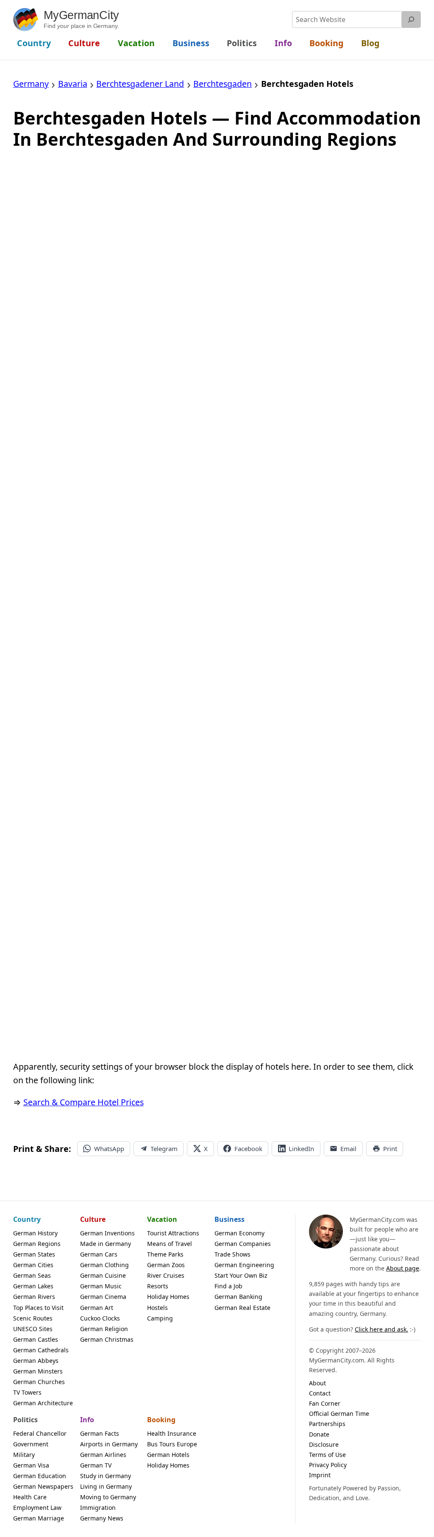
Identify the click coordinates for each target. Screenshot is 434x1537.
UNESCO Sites (33, 1329)
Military (24, 1455)
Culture (93, 1219)
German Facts (99, 1433)
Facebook (248, 1148)
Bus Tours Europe (172, 1444)
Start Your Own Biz (240, 1275)
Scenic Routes (33, 1318)
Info (87, 1419)
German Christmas (107, 1339)
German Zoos (166, 1265)
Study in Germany (105, 1476)
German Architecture (43, 1403)
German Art (96, 1308)
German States (34, 1254)
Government (30, 1444)
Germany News (101, 1518)
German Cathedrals (41, 1350)
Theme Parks (165, 1254)
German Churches (39, 1382)
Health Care (30, 1497)
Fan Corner (324, 1403)
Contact (320, 1393)
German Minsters (38, 1371)
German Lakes (33, 1286)
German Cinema (103, 1297)
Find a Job (228, 1286)
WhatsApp (109, 1148)
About (317, 1383)
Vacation (162, 1219)
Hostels (157, 1308)
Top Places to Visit (38, 1308)
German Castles (35, 1339)
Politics (25, 1419)
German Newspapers (43, 1486)
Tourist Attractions (173, 1233)
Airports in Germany (109, 1444)
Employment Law (37, 1508)
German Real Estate (242, 1308)
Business (229, 1219)
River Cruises (165, 1275)
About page (402, 1268)
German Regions (37, 1244)
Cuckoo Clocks (100, 1318)
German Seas (32, 1275)
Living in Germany (106, 1486)
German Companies (242, 1244)
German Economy (239, 1233)
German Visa (31, 1465)
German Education (39, 1476)
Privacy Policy (328, 1465)
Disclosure (324, 1444)
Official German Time (339, 1413)
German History (35, 1233)
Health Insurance (171, 1433)
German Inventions (107, 1233)
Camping (160, 1318)
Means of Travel (169, 1244)
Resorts (157, 1286)
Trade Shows (232, 1254)
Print (390, 1148)
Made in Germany (105, 1244)
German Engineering (244, 1265)
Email (348, 1148)
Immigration (98, 1508)
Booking (161, 1419)
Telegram (164, 1148)
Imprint (320, 1475)
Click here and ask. (381, 1329)
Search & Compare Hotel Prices (83, 1102)
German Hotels (168, 1455)
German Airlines (103, 1455)
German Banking (238, 1297)
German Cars (98, 1254)
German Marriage (38, 1518)
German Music (101, 1286)
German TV (95, 1465)
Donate (319, 1434)
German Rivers (34, 1297)
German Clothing (104, 1265)
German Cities (33, 1265)
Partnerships (327, 1424)
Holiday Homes (168, 1297)
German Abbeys (35, 1361)
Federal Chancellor (40, 1433)
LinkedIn (301, 1148)
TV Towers (27, 1392)
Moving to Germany (108, 1497)
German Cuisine (103, 1275)
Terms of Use (327, 1455)
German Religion (104, 1329)
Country (27, 1219)
